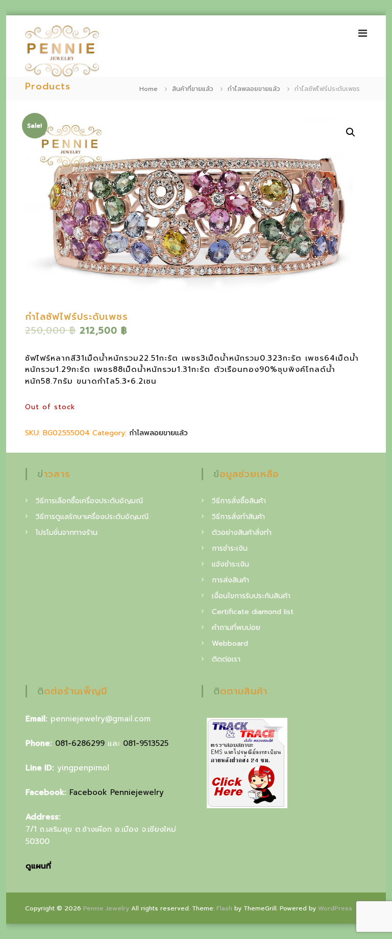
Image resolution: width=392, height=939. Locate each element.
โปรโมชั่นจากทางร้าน (66, 532)
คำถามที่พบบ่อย (236, 627)
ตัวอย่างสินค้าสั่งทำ (242, 532)
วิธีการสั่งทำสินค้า (238, 516)
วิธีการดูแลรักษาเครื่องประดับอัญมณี (92, 516)
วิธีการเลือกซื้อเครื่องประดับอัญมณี (89, 501)
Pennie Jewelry (106, 908)
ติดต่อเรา (226, 659)
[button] (350, 132)
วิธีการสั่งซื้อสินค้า (239, 501)
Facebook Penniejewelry (116, 792)
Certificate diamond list (252, 611)
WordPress (335, 908)
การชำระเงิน (230, 548)
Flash (224, 908)
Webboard (230, 643)
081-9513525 (145, 743)
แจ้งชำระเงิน (230, 564)
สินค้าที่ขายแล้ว (192, 88)
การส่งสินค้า (230, 580)
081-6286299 (80, 743)
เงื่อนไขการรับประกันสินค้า (251, 596)
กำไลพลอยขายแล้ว (254, 88)
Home (148, 88)
